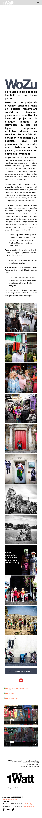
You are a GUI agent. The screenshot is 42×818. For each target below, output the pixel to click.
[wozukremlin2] (21, 378)
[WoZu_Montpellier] (11, 698)
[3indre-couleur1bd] (21, 438)
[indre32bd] (21, 620)
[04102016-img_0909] (21, 499)
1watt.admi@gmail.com (10, 799)
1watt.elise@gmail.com (30, 804)
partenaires (22, 788)
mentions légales (31, 788)
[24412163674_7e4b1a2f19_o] (21, 560)
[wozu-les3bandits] (21, 651)
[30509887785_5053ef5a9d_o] (21, 590)
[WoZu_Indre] (9, 693)
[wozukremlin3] (21, 317)
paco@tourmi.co (28, 806)
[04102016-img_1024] (21, 529)
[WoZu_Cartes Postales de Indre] (16, 688)
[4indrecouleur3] (21, 469)
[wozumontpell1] (21, 408)
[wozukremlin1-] (21, 347)
